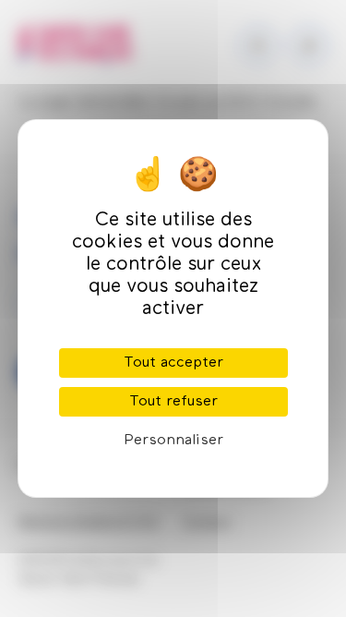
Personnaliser (173, 440)
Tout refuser (173, 401)
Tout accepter (173, 363)
